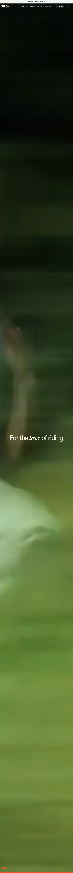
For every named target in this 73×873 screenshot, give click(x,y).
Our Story (39, 6)
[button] (66, 6)
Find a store (48, 6)
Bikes (23, 6)
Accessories (32, 6)
